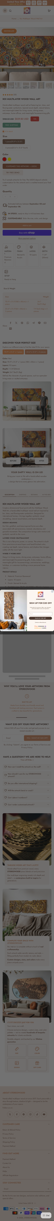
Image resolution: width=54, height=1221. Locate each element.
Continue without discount (40, 622)
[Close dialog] (52, 591)
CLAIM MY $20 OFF (40, 618)
